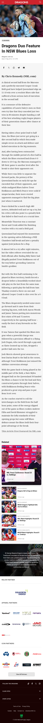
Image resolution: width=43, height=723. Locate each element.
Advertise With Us (30, 711)
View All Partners (21, 674)
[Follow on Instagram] (39, 683)
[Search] (40, 2)
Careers (10, 711)
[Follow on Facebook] (32, 683)
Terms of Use (17, 706)
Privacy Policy (26, 706)
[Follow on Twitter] (36, 683)
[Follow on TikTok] (28, 683)
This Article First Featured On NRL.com (21, 431)
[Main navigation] (3, 2)
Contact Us (21, 711)
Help (14, 711)
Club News (5, 40)
